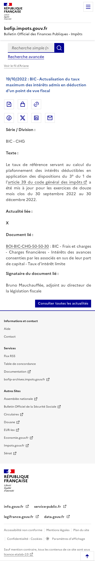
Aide (7, 329)
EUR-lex (9, 430)
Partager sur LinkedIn (36, 118)
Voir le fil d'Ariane (16, 66)
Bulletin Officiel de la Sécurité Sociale (30, 406)
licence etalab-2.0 (16, 554)
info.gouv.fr (14, 506)
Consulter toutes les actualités (63, 303)
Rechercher (59, 48)
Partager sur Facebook (9, 118)
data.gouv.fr (54, 516)
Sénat (8, 453)
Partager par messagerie (50, 118)
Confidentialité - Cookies (25, 539)
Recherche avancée (26, 57)
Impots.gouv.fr (14, 445)
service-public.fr (48, 506)
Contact (10, 336)
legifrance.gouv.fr (19, 516)
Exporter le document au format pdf (9, 104)
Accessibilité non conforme (23, 530)
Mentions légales (58, 530)
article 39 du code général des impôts (45, 182)
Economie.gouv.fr (16, 438)
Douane (9, 422)
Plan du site (81, 530)
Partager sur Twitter (23, 118)
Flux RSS (9, 356)
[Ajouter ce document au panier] (23, 104)
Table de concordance (20, 364)
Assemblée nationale (18, 399)
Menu (88, 7)
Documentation (15, 371)
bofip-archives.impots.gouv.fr (24, 379)
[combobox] (31, 48)
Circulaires (11, 414)
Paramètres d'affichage (68, 539)
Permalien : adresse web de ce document (36, 104)
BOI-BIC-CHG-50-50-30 (27, 246)
